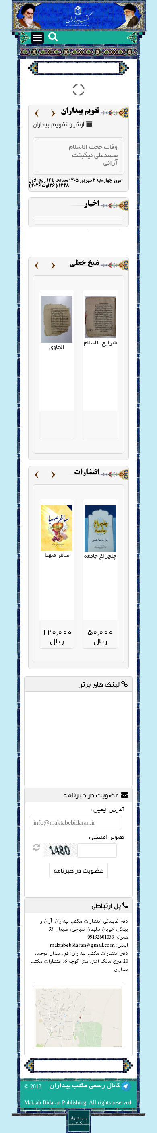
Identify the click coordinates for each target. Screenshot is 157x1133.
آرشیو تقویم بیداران (59, 124)
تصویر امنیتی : (106, 837)
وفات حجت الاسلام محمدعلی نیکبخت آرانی (93, 155)
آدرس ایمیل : (107, 810)
